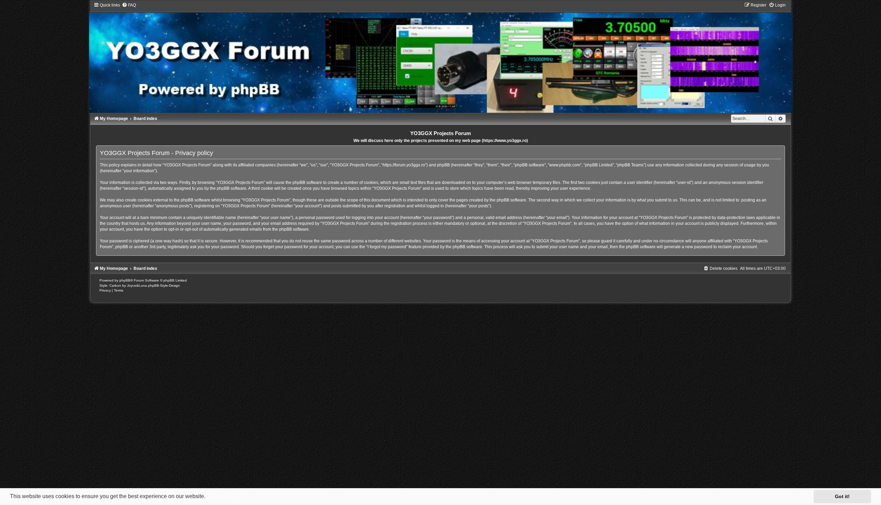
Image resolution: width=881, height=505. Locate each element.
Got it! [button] (842, 496)
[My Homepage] (440, 57)
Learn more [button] (222, 496)
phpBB (124, 280)
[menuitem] (129, 5)
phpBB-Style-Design (164, 285)
